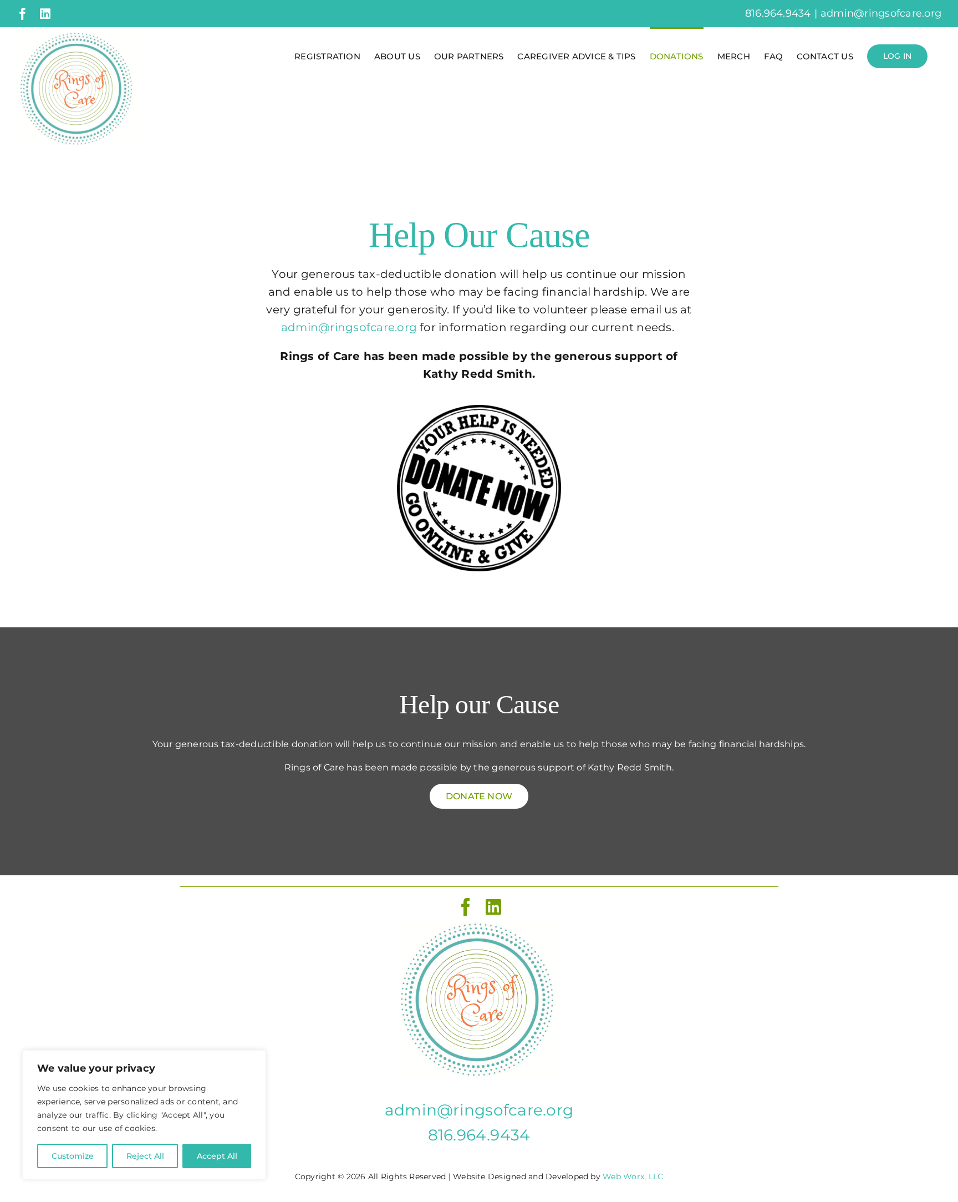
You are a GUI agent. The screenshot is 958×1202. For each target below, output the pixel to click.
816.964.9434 (479, 1134)
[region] (144, 1115)
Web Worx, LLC (633, 1176)
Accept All (217, 1156)
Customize (73, 1156)
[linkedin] (493, 907)
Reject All (145, 1156)
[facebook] (466, 907)
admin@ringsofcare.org (881, 13)
